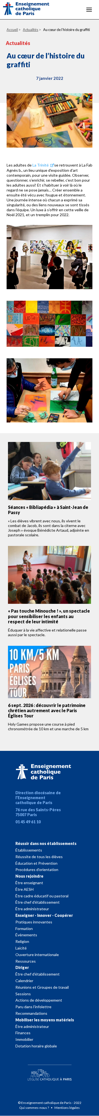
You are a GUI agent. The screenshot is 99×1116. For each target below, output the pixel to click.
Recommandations (31, 1013)
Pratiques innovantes (33, 922)
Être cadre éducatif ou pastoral (41, 896)
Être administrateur (32, 908)
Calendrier (24, 980)
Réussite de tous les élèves (39, 856)
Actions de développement (38, 1000)
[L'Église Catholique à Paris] (49, 1071)
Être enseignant (29, 882)
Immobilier (24, 1039)
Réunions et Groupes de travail (42, 987)
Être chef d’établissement (37, 902)
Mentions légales (67, 1108)
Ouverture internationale (37, 954)
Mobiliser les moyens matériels (44, 1020)
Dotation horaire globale (36, 1046)
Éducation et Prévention (36, 863)
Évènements (26, 934)
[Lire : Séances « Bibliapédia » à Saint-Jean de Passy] (49, 471)
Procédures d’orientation (36, 869)
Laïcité (21, 948)
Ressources (25, 961)
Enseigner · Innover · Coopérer (44, 915)
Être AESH (24, 889)
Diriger (22, 967)
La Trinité (41, 165)
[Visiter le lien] (30, 9)
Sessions (23, 993)
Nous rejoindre (29, 876)
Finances (23, 1032)
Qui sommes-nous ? (34, 1108)
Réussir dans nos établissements (45, 843)
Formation (24, 928)
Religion (22, 941)
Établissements (28, 850)
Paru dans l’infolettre (33, 1006)
